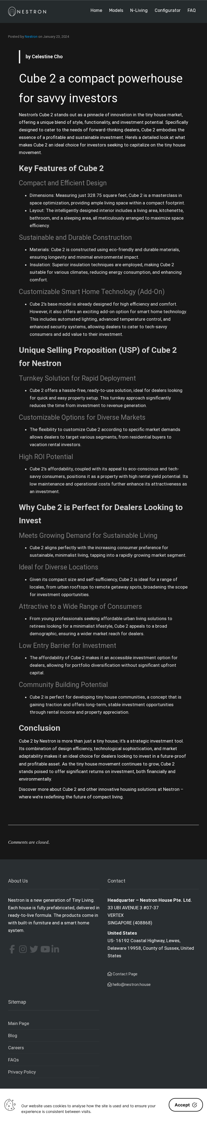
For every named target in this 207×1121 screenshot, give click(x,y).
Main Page (18, 1023)
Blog (12, 1035)
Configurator (168, 10)
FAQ (192, 10)
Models (116, 10)
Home (96, 10)
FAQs (13, 1059)
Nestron (31, 37)
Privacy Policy (22, 1072)
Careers (16, 1047)
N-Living (139, 10)
